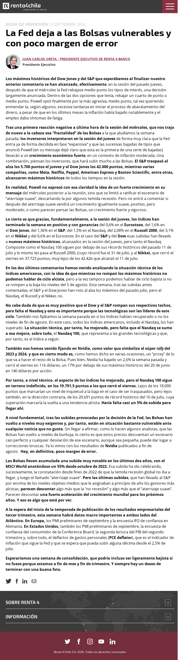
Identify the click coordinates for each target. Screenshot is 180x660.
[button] (170, 6)
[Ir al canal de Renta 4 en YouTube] (101, 640)
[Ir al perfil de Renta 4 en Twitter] (67, 640)
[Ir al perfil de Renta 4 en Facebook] (79, 640)
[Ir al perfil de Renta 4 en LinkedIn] (112, 640)
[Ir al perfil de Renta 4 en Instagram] (90, 640)
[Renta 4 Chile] (24, 6)
